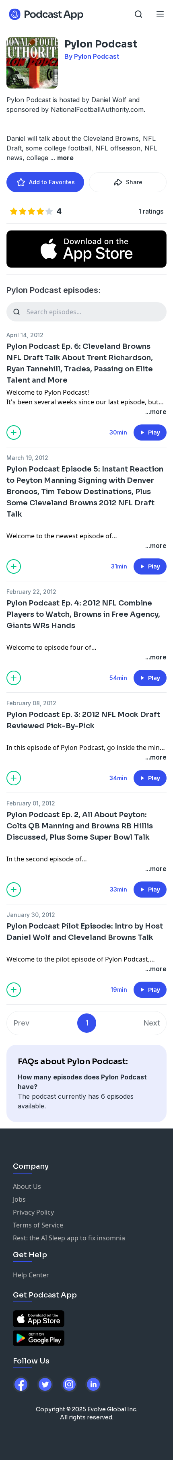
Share (134, 182)
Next (152, 1023)
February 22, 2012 (31, 591)
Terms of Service (38, 1225)
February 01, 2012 (30, 803)
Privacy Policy (33, 1212)
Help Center (31, 1275)
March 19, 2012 (27, 457)
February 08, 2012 (31, 703)
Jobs (19, 1199)
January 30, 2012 (30, 914)
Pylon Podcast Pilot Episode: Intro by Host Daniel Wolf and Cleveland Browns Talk (84, 932)
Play (154, 432)
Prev (21, 1023)
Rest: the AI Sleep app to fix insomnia (69, 1237)
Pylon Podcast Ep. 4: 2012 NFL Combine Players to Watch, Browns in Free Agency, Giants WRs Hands (83, 614)
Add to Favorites (52, 182)
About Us (27, 1186)
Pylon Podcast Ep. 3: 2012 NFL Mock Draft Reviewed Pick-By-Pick (83, 720)
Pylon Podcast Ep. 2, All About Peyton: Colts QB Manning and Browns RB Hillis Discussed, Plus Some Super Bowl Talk (79, 826)
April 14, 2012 (24, 335)
